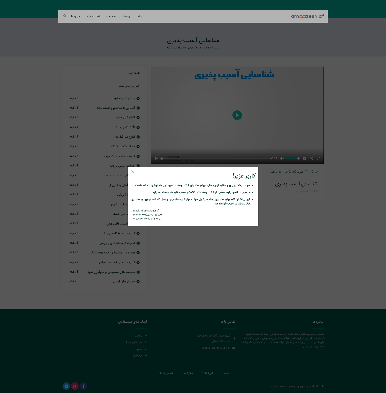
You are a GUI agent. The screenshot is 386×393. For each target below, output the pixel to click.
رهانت (178, 185)
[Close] (132, 172)
